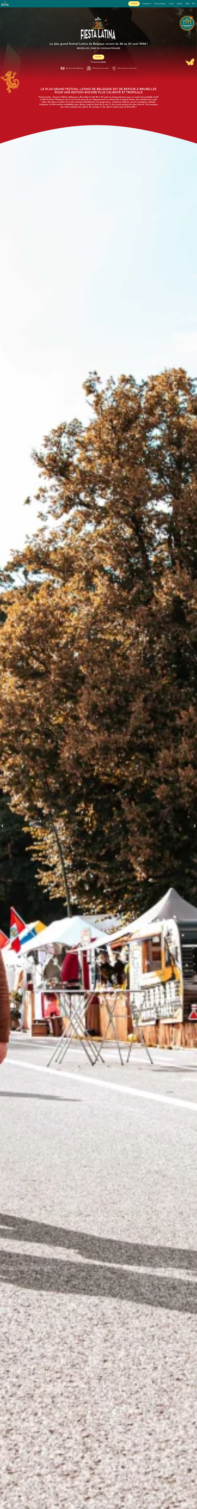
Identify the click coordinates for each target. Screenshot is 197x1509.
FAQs (188, 4)
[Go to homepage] (10, 3)
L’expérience (146, 4)
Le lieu (171, 4)
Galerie (179, 4)
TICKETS (134, 3)
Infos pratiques (160, 4)
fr (193, 3)
